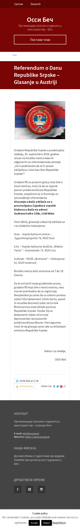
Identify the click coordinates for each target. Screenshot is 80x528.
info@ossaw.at (31, 433)
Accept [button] (34, 522)
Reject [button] (47, 522)
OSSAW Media (26, 386)
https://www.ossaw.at (37, 436)
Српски (18, 4)
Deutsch (36, 4)
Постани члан (40, 39)
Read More (59, 522)
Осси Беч (40, 19)
